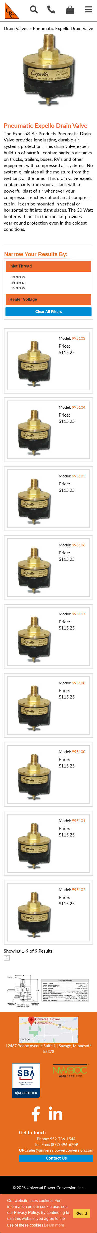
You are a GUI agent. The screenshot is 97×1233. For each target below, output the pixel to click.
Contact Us (56, 1158)
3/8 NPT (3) (18, 282)
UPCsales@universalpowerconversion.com (56, 1150)
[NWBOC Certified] (71, 1073)
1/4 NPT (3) (18, 277)
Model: (72, 338)
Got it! (81, 1213)
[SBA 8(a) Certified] (26, 1080)
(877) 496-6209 (64, 1145)
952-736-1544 (62, 1139)
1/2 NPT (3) (18, 288)
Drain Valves (16, 29)
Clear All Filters (48, 311)
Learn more (54, 1225)
